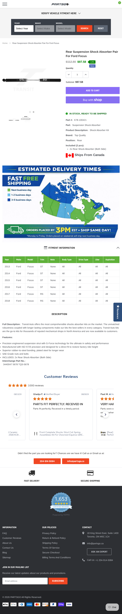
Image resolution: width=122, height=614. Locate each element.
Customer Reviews (61, 376)
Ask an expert (99, 551)
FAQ (4, 533)
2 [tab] (33, 112)
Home (5, 43)
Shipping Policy (50, 543)
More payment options (93, 107)
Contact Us (8, 547)
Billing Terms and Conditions (56, 557)
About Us (7, 543)
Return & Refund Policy (54, 538)
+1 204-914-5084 (104, 560)
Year (17, 23)
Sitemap (6, 557)
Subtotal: (70, 82)
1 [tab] (30, 112)
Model (59, 23)
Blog (4, 552)
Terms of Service (51, 547)
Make (38, 23)
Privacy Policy (49, 533)
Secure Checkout (51, 552)
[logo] (61, 4)
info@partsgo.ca (95, 543)
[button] (16, 414)
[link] (14, 120)
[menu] (4, 4)
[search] (13, 4)
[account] (110, 4)
